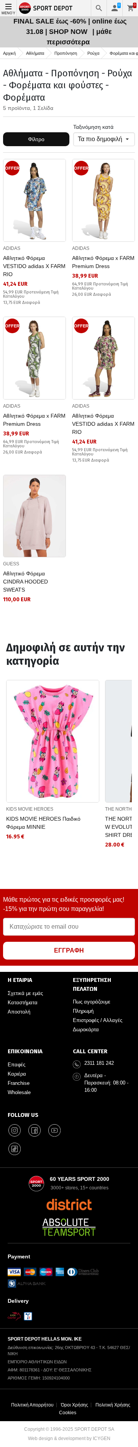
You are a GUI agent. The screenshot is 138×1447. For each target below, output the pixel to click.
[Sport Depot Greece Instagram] (14, 1130)
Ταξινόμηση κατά (93, 127)
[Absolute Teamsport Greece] (69, 1227)
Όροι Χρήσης (74, 1405)
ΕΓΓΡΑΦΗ (69, 950)
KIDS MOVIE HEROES (29, 809)
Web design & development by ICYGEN (69, 1438)
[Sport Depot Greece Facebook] (34, 1130)
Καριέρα (17, 1074)
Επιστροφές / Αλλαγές (97, 1020)
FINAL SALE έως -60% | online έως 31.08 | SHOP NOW (70, 26)
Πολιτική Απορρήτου (32, 1405)
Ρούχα (93, 53)
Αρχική (9, 53)
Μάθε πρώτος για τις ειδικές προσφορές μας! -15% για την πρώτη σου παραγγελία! (63, 904)
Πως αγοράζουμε (91, 1002)
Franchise (19, 1083)
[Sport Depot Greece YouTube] (54, 1130)
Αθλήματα (35, 53)
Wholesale (19, 1092)
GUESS (11, 564)
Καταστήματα (23, 1002)
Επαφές (16, 1065)
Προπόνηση (65, 53)
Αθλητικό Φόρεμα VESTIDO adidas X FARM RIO (34, 266)
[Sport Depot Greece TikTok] (14, 1149)
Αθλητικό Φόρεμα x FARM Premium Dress (103, 262)
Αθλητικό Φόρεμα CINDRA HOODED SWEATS (25, 581)
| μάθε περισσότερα (79, 37)
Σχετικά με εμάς (25, 993)
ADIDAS (11, 248)
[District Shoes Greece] (69, 1204)
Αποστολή (19, 1012)
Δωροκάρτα (86, 1029)
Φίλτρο (36, 139)
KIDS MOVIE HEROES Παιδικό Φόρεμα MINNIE (43, 823)
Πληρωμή (83, 1011)
